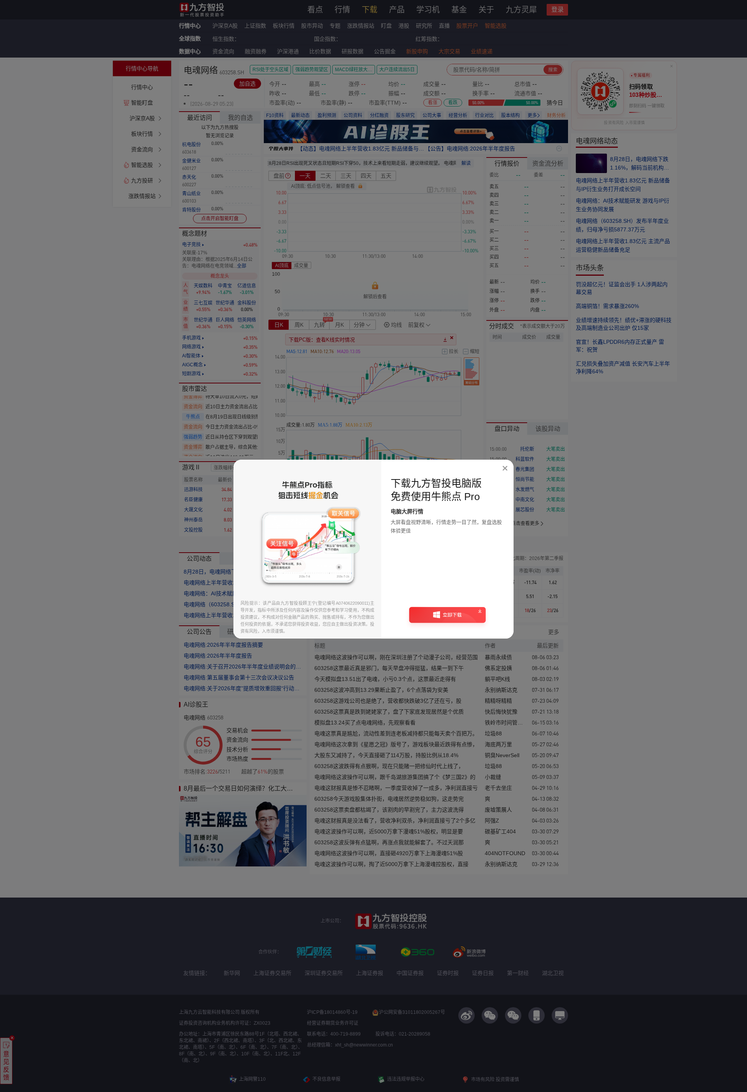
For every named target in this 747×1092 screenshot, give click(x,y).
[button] (447, 617)
